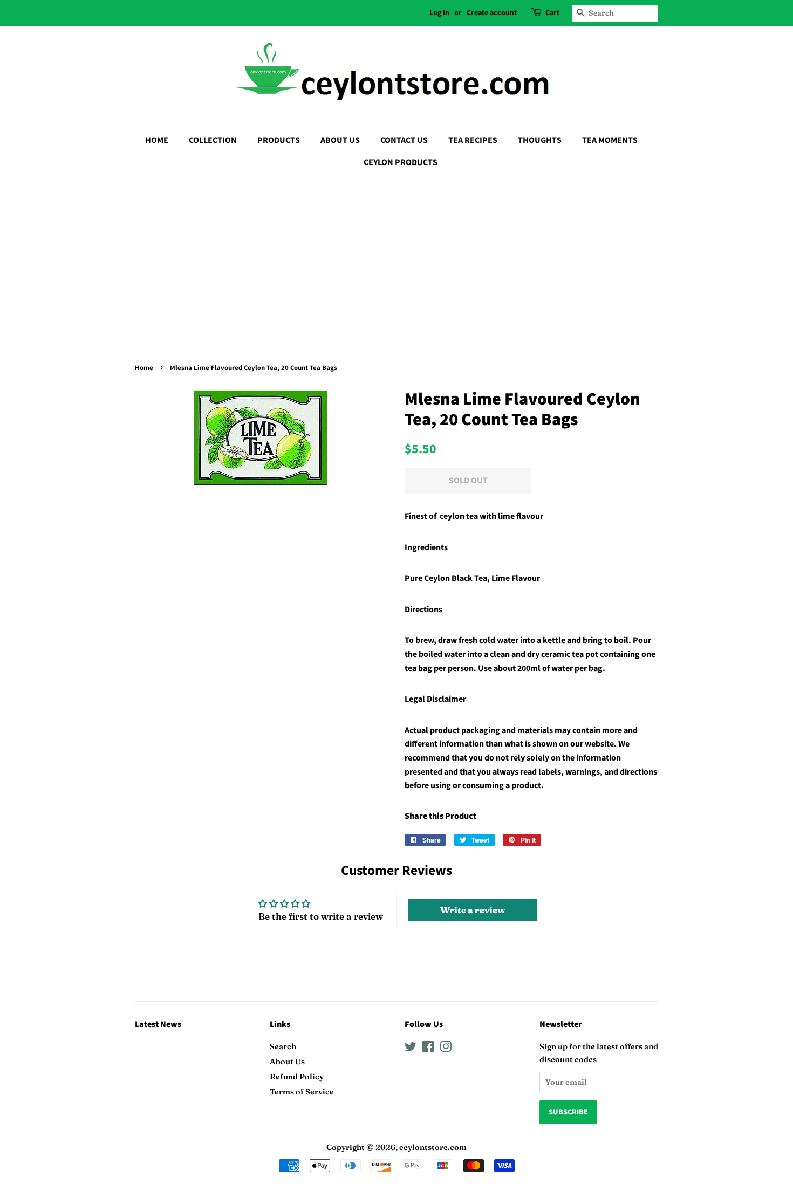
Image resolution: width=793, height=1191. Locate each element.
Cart (552, 13)
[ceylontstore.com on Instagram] (446, 1048)
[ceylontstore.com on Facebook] (428, 1048)
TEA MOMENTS (610, 140)
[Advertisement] (396, 257)
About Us (287, 1061)
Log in (439, 13)
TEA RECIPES (472, 140)
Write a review (472, 910)
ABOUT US (340, 140)
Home (144, 368)
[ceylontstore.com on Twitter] (410, 1048)
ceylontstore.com (433, 1147)
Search (283, 1046)
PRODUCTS (278, 140)
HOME (156, 140)
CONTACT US (404, 140)
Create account (492, 13)
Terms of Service (302, 1092)
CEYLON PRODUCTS (400, 162)
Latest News (158, 1024)
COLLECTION (213, 140)
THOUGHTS (540, 140)
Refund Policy (297, 1077)
